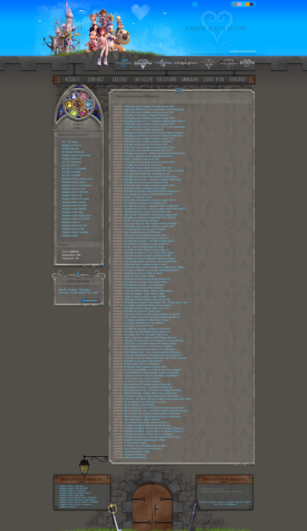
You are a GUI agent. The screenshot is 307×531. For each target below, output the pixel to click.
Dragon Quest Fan (80, 292)
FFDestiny (63, 292)
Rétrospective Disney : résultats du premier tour (148, 387)
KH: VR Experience (72, 162)
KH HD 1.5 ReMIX (71, 175)
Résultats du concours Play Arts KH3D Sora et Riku (150, 176)
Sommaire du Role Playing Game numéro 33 (146, 238)
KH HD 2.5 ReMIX (71, 172)
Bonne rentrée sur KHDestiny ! (139, 405)
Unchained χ (86, 504)
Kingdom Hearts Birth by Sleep (73, 498)
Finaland (72, 289)
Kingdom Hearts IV (71, 145)
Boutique (230, 502)
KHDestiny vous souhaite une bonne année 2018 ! (149, 124)
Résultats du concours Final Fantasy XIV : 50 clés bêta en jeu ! (156, 302)
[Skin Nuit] (251, 4)
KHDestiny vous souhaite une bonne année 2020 (149, 112)
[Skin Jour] (243, 4)
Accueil (202, 502)
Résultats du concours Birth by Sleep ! (143, 273)
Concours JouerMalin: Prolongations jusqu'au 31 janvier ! (152, 355)
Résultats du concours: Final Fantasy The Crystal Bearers (154, 340)
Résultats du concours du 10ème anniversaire (147, 211)
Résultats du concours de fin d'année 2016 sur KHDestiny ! (154, 135)
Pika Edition (84, 289)
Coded (87, 493)
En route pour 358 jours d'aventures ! (143, 381)
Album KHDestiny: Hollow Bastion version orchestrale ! (151, 372)
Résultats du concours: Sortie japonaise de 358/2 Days (152, 437)
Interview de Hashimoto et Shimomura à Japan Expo (150, 214)
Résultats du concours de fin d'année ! (143, 361)
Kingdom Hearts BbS (72, 212)
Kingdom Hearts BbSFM (74, 209)
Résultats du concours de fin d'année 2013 (145, 182)
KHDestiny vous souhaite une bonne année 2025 (149, 106)
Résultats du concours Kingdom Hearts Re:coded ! (150, 258)
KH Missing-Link (70, 148)
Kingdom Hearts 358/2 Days (76, 215)
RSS (216, 504)
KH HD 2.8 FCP (70, 165)
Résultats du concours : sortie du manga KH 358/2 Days (152, 179)
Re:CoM (84, 488)
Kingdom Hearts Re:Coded (71, 493)
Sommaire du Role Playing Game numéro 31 (146, 249)
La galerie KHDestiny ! (135, 454)
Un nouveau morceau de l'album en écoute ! (146, 422)
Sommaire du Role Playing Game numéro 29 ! (147, 279)
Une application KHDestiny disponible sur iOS (147, 173)
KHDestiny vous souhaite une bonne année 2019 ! (149, 118)
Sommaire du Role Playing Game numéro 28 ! (147, 299)
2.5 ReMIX (93, 502)
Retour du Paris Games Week (139, 276)
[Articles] (144, 79)
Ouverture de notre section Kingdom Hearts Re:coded (151, 314)
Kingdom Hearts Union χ (74, 182)
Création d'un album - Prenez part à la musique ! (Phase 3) (154, 428)
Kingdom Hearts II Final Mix (76, 219)
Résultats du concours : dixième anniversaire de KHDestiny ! (155, 153)
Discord (239, 502)
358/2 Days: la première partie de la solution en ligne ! (151, 343)
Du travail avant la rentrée (137, 451)
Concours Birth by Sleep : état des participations (148, 290)
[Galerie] (119, 79)
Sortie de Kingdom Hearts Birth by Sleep (144, 293)
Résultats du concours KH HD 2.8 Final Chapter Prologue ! (154, 132)
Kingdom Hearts (70, 235)
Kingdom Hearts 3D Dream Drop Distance (78, 500)
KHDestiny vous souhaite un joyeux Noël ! (145, 188)
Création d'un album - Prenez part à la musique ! (148, 434)
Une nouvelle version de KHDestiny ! (142, 232)
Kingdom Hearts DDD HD (75, 192)
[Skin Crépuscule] (247, 4)
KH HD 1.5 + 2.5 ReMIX (74, 168)
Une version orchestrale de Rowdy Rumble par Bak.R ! (152, 317)
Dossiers (221, 502)
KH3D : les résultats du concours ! (141, 220)
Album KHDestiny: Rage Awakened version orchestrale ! (152, 416)
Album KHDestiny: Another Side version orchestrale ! (150, 393)
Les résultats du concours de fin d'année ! (145, 229)
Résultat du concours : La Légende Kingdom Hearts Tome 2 (154, 121)
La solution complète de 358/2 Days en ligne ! (147, 320)
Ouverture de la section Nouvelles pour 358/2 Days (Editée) (154, 267)
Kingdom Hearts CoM (73, 229)
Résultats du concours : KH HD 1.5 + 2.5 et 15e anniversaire (155, 127)
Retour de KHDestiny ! (135, 457)
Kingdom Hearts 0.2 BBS (74, 205)
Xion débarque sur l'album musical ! (142, 419)
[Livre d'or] (214, 79)
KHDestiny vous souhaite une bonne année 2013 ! (149, 200)
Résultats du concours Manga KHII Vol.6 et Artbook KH (152, 191)
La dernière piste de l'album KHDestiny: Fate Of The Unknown (155, 358)
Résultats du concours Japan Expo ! (142, 311)
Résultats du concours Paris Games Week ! (146, 282)
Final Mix (79, 486)
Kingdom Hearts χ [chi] (73, 188)
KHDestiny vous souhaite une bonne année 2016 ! (149, 147)
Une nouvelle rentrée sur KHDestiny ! (143, 448)
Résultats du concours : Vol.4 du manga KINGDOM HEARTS (155, 209)
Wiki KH (62, 289)
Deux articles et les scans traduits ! (142, 378)
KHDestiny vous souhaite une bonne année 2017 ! (149, 138)
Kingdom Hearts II (71, 222)
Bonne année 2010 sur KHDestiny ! (142, 364)
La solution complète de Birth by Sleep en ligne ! (148, 305)
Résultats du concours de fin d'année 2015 (145, 144)
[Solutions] (167, 79)
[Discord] (237, 79)
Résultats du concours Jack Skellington (144, 285)
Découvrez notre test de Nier (139, 326)
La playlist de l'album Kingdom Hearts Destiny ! (147, 425)
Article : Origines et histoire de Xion (141, 159)
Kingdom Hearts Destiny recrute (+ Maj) (144, 440)
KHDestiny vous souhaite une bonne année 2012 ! (149, 226)
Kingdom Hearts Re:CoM (74, 225)
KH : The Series (70, 142)
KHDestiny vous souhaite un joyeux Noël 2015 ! (148, 150)
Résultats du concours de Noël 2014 (142, 165)
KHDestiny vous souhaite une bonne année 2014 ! (149, 185)
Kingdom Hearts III (71, 158)
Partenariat (91, 300)
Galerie (247, 502)
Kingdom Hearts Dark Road (76, 155)
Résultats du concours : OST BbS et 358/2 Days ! (149, 241)
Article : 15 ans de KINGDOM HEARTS (144, 130)
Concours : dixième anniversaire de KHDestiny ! (148, 156)
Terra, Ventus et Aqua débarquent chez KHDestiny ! (150, 349)
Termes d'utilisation (227, 504)
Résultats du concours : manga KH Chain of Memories (151, 206)
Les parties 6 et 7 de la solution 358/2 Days (146, 334)
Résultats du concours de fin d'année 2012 (145, 203)
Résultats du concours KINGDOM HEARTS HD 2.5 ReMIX (154, 170)
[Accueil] (71, 79)
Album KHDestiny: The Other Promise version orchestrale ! (154, 407)
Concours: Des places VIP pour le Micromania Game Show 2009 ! (157, 399)
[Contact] (97, 79)
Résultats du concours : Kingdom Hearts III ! (146, 115)
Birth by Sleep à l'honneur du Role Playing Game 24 (150, 337)
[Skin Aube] (239, 4)
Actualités (211, 502)
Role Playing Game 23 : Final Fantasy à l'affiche (148, 346)
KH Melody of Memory (73, 152)
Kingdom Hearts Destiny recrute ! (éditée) (145, 296)
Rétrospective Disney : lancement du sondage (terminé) (152, 390)
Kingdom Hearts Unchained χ (77, 185)
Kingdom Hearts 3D (72, 195)
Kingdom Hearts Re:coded (75, 198)
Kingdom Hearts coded (73, 202)
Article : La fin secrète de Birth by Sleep (144, 247)
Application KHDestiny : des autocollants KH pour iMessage (154, 109)
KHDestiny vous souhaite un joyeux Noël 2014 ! (148, 168)
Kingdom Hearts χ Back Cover (77, 178)
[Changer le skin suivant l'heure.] (235, 4)
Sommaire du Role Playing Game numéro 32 (146, 244)
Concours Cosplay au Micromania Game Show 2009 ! (151, 396)
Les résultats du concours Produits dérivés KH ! (148, 194)
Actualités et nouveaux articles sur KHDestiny (147, 328)
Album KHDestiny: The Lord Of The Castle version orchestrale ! (156, 410)
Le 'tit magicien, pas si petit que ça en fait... (145, 402)
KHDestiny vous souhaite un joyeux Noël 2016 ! (148, 141)
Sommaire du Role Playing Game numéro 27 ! (147, 308)
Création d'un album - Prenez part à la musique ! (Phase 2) (154, 431)
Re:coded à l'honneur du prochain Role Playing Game (151, 270)
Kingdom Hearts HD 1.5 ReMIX (73, 502)
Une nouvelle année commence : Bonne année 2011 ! (151, 261)
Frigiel (95, 292)
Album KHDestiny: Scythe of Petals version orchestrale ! (152, 413)
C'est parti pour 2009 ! (135, 443)
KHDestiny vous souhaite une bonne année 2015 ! (149, 162)
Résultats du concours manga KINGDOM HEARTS (150, 217)
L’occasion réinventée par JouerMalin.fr (144, 323)
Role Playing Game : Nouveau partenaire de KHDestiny (152, 352)
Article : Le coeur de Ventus (138, 197)
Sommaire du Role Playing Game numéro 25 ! (147, 331)
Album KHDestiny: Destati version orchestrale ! (147, 384)
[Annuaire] (188, 79)
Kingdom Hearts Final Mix (75, 232)
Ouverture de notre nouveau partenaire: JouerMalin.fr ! (152, 375)
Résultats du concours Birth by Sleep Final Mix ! (148, 255)
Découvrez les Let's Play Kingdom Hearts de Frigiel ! (151, 223)
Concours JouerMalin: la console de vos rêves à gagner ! (153, 369)
